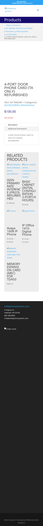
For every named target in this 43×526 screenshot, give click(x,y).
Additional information (17, 129)
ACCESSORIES (12, 105)
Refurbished (27, 105)
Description (12, 125)
